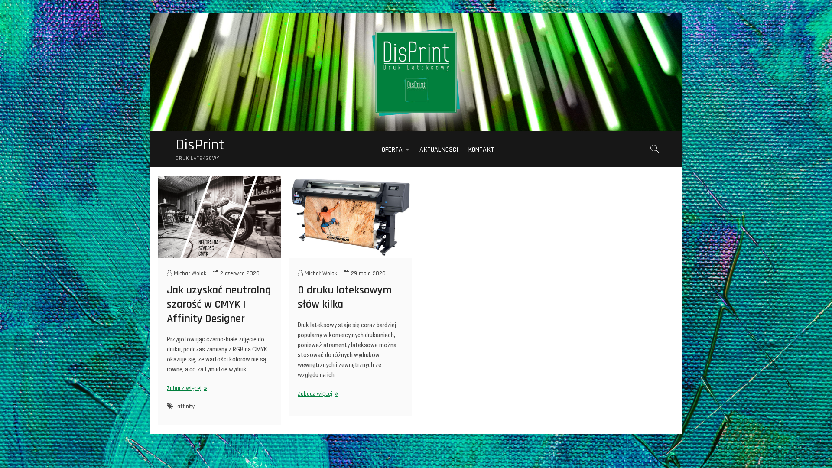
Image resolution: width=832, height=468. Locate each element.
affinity (186, 406)
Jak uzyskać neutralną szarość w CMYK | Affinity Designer (219, 304)
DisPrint (200, 145)
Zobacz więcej (186, 388)
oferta (392, 149)
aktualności (438, 149)
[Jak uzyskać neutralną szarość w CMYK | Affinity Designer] (219, 216)
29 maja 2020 (367, 273)
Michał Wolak (189, 273)
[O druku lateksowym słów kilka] (350, 216)
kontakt (481, 149)
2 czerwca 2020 (239, 273)
